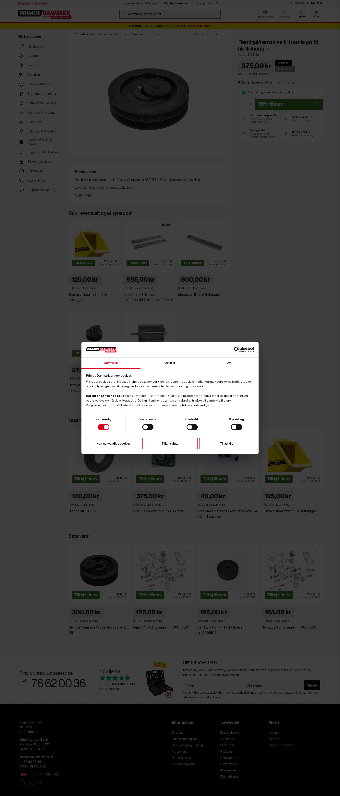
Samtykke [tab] (111, 362)
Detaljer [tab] (170, 362)
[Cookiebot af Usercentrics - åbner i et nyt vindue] (237, 350)
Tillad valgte (170, 443)
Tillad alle (226, 443)
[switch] (147, 427)
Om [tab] (228, 362)
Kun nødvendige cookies (113, 443)
